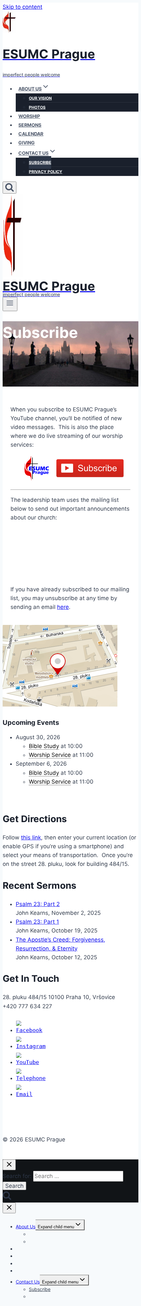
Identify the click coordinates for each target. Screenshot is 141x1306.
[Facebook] (29, 1030)
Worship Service (50, 755)
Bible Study (44, 746)
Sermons (29, 125)
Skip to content (22, 7)
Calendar (30, 133)
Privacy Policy (45, 171)
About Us (25, 1226)
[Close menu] (9, 1207)
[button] (46, 88)
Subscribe (40, 162)
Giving (26, 143)
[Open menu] (10, 304)
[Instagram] (31, 1046)
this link (31, 837)
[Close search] (9, 1164)
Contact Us (28, 1281)
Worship (29, 116)
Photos (37, 107)
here (63, 607)
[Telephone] (31, 1078)
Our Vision (40, 98)
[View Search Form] (9, 188)
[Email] (24, 1094)
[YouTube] (27, 1062)
